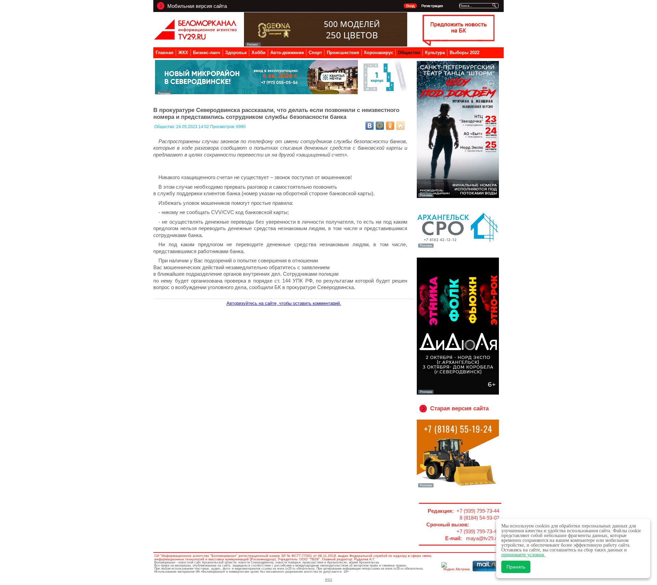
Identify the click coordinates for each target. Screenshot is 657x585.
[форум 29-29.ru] (458, 247)
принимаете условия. (523, 554)
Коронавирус (378, 52)
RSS (328, 580)
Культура (435, 52)
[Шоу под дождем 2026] (458, 197)
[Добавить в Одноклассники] (390, 126)
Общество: (165, 126)
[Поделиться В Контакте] (369, 126)
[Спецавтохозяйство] (458, 487)
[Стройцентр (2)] (281, 92)
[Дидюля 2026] (458, 393)
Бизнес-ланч (206, 52)
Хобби (259, 52)
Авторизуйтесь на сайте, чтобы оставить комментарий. (284, 303)
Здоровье (236, 52)
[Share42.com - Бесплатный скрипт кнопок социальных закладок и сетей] (400, 126)
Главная (164, 52)
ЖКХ (183, 52)
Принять (515, 567)
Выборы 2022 (464, 52)
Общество (409, 52)
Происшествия (343, 52)
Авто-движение (287, 52)
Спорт (315, 52)
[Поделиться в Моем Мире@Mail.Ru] (380, 126)
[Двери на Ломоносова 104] (325, 45)
